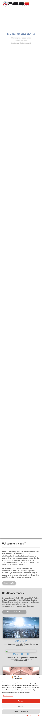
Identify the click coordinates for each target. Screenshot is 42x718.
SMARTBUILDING (21, 654)
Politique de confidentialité (21, 716)
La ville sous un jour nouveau (21, 33)
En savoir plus (9, 583)
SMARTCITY (21, 641)
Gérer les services (8, 696)
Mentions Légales (35, 716)
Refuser (21, 706)
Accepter (21, 701)
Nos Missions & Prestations (14, 612)
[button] (39, 678)
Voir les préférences (21, 712)
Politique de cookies (7, 716)
